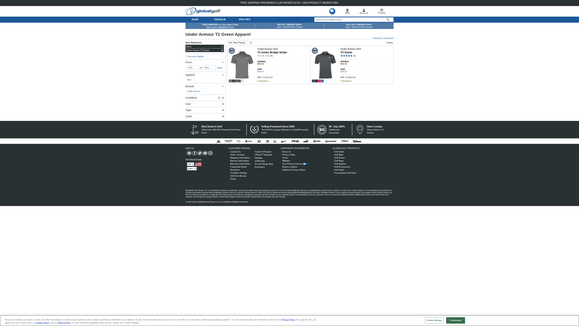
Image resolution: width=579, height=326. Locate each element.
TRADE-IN (220, 19)
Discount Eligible (196, 56)
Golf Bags (338, 161)
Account (363, 13)
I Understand (455, 320)
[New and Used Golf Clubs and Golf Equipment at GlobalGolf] (203, 14)
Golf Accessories (342, 167)
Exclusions (260, 167)
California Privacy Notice (293, 170)
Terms (285, 158)
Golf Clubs (339, 151)
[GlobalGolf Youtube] (204, 153)
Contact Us (235, 151)
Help (347, 13)
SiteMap (259, 158)
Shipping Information (240, 158)
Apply (219, 67)
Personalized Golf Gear (345, 173)
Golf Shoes (339, 158)
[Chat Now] (332, 11)
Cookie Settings (434, 320)
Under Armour (193, 91)
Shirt (189, 79)
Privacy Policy (288, 154)
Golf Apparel (340, 164)
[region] (289, 320)
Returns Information (239, 161)
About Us (286, 151)
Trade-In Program (263, 151)
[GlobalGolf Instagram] (210, 153)
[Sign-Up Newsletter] (189, 153)
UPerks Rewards (263, 154)
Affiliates (286, 161)
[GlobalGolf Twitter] (199, 153)
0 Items (381, 13)
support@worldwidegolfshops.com (302, 193)
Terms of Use (64, 323)
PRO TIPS (244, 19)
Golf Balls (338, 154)
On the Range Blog (264, 164)
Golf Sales (339, 170)
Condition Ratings (238, 173)
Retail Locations (289, 167)
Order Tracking (237, 154)
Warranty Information (240, 164)
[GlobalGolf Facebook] (194, 153)
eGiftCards (260, 161)
